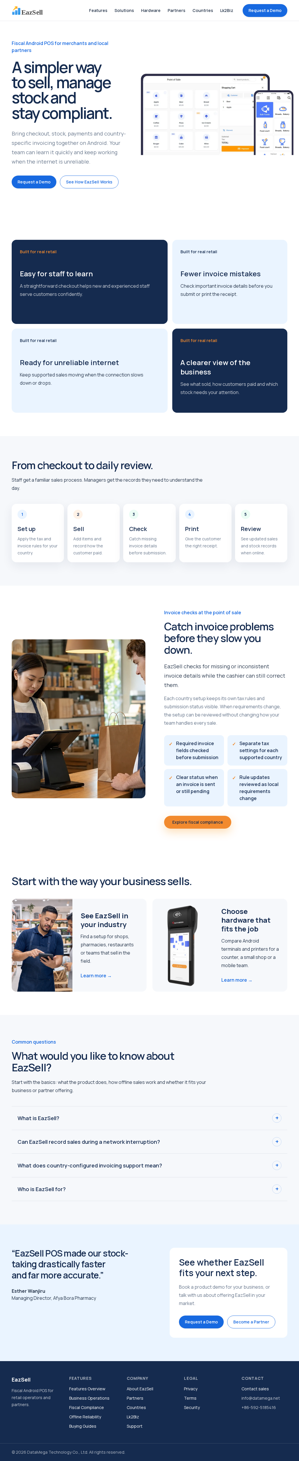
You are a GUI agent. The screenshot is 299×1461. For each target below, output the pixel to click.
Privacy (190, 1388)
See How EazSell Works (89, 182)
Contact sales (255, 1388)
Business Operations (89, 1398)
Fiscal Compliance (86, 1407)
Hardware (151, 10)
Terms (190, 1398)
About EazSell (140, 1388)
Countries (202, 10)
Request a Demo (264, 10)
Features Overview (87, 1388)
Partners (176, 10)
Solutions (124, 10)
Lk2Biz (226, 10)
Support (134, 1426)
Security (192, 1407)
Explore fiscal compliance (197, 822)
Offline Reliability (85, 1417)
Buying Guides (82, 1426)
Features (98, 10)
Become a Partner (251, 1322)
